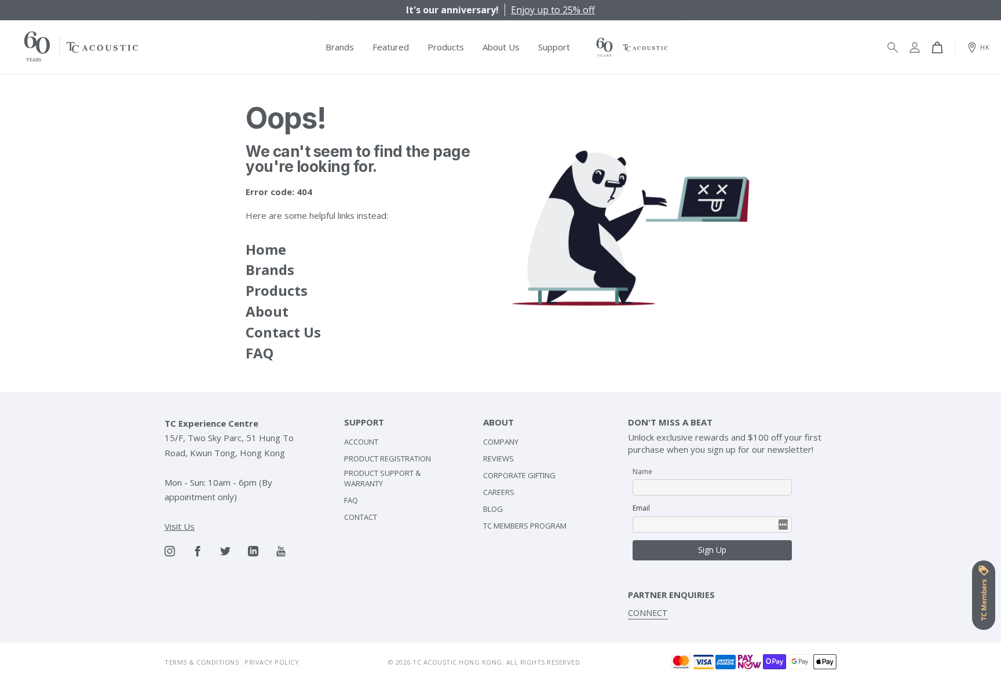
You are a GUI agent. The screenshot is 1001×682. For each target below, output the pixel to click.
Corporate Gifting (519, 475)
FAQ (259, 352)
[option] (500, 10)
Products (277, 290)
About (267, 311)
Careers (498, 492)
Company (500, 442)
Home (266, 249)
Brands (270, 269)
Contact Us (283, 332)
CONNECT (648, 612)
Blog (493, 509)
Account (361, 442)
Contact (360, 517)
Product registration (387, 458)
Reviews (498, 458)
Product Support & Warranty (382, 478)
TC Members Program (525, 525)
